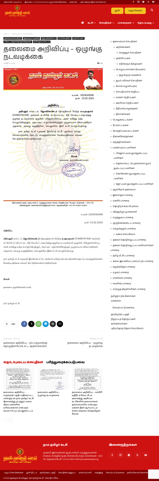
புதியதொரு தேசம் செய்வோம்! (93, 2)
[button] (152, 10)
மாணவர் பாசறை (122, 278)
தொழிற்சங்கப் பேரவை (125, 206)
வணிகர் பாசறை (122, 283)
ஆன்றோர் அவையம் (124, 189)
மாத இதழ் (98, 472)
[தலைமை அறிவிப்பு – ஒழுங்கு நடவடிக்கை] (53, 379)
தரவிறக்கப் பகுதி (120, 314)
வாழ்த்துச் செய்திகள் (130, 52)
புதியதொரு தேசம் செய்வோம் (127, 328)
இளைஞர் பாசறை (123, 195)
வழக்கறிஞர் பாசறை (124, 267)
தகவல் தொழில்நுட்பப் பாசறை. (129, 240)
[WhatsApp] (38, 324)
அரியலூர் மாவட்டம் (42, 41)
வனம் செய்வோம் (125, 234)
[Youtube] (153, 2)
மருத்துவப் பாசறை (123, 217)
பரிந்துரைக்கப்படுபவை (65, 362)
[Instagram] (138, 2)
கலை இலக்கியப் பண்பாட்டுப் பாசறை (133, 261)
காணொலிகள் (119, 324)
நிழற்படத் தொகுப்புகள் (123, 319)
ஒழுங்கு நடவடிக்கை (31, 38)
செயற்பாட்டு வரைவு (123, 307)
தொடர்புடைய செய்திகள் (23, 362)
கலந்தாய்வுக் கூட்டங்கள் (126, 131)
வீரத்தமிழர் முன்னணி (125, 212)
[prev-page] (5, 420)
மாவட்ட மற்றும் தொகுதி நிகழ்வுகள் (17, 41)
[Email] (60, 324)
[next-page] (10, 420)
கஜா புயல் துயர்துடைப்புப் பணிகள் (134, 184)
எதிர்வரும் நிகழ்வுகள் (130, 64)
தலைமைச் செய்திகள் (12, 38)
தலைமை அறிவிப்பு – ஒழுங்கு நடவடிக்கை (85, 344)
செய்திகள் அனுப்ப (67, 472)
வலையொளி (85, 472)
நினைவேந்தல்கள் (123, 136)
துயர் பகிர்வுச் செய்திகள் (129, 80)
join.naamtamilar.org (89, 459)
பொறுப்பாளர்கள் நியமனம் (130, 69)
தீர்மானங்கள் (123, 114)
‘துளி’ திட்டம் (31, 472)
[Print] (53, 324)
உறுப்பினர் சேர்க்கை (13, 472)
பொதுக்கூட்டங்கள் (123, 119)
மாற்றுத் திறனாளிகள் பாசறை (129, 289)
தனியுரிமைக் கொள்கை (138, 472)
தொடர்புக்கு (144, 23)
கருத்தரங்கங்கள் (122, 142)
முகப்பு (6, 33)
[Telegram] (143, 2)
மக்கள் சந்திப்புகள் (126, 97)
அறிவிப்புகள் (78, 38)
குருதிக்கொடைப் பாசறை (127, 223)
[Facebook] (133, 2)
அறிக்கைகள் (123, 47)
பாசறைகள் (125, 23)
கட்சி (90, 23)
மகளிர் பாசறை (121, 200)
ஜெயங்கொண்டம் (49, 38)
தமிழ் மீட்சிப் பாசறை (124, 255)
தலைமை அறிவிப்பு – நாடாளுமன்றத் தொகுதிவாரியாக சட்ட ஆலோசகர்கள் (25, 344)
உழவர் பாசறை (121, 272)
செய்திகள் (105, 23)
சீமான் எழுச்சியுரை (126, 86)
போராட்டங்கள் (121, 125)
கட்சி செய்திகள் (64, 38)
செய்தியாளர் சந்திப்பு (127, 92)
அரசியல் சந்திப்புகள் (127, 103)
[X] (148, 2)
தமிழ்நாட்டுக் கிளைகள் (123, 296)
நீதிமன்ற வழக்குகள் (127, 108)
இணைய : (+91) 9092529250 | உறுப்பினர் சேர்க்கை (45, 2)
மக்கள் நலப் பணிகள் (124, 147)
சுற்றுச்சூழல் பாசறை (124, 228)
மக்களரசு (73, 2)
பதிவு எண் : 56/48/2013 (12, 2)
